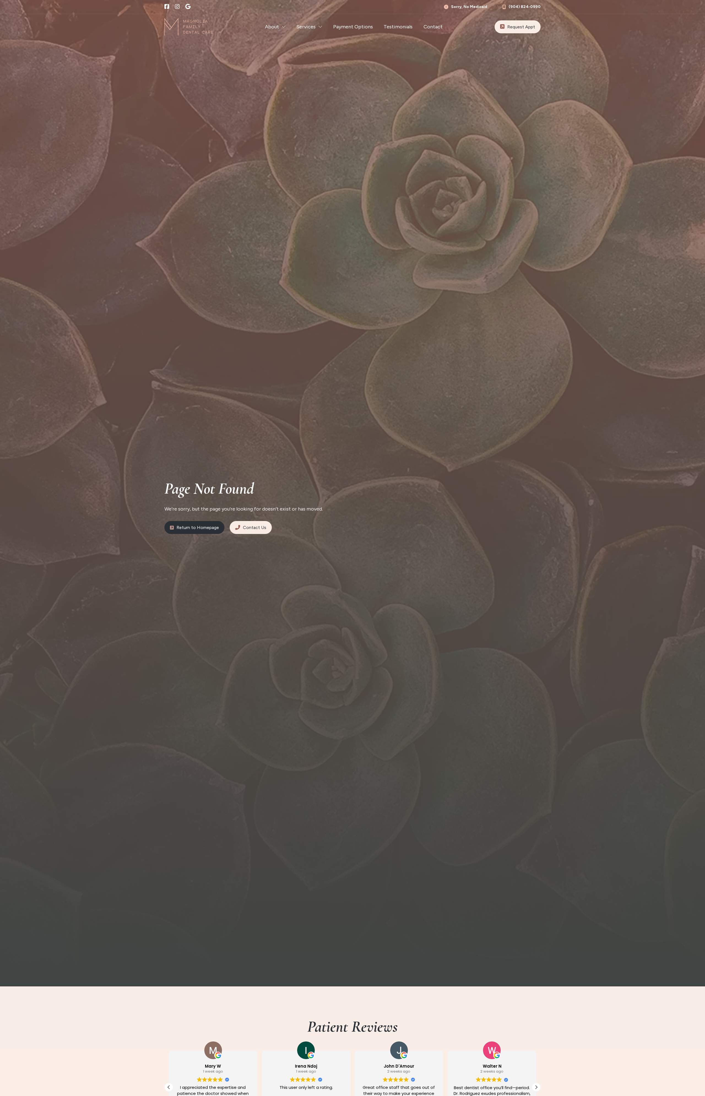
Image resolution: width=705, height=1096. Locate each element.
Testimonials (398, 27)
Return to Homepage (198, 527)
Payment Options (353, 27)
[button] (536, 1087)
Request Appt (521, 26)
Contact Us (254, 527)
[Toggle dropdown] (284, 27)
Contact (433, 27)
